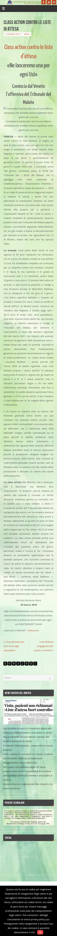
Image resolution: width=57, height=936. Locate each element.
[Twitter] (49, 2)
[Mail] (54, 2)
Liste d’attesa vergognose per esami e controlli (43, 646)
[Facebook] (43, 2)
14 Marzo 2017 (13, 34)
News (27, 34)
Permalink (33, 630)
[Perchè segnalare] (28, 817)
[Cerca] (49, 678)
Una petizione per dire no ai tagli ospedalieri (14, 646)
